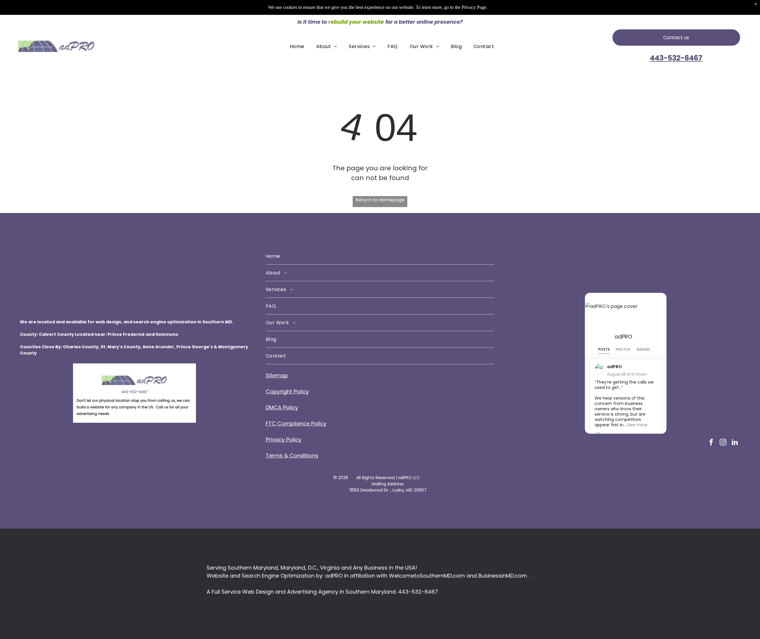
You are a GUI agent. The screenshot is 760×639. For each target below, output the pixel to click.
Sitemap (277, 375)
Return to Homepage (380, 199)
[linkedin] (735, 443)
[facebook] (711, 443)
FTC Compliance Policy (296, 423)
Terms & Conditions (292, 455)
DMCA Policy (282, 407)
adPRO (623, 336)
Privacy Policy (283, 439)
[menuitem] (297, 46)
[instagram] (723, 443)
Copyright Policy (287, 391)
